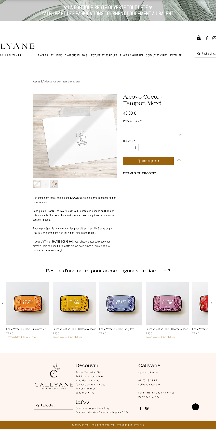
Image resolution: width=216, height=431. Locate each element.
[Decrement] (126, 147)
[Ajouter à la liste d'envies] (179, 161)
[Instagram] (147, 408)
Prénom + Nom (132, 121)
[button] (176, 55)
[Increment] (135, 147)
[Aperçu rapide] (27, 303)
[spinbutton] (131, 147)
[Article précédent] (2, 303)
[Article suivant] (211, 303)
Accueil (37, 81)
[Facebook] (207, 38)
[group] (106, 310)
